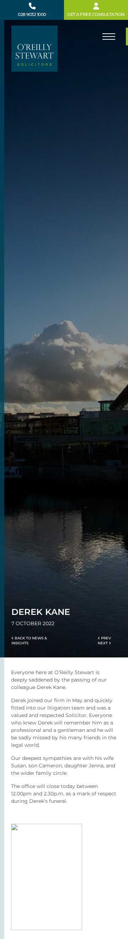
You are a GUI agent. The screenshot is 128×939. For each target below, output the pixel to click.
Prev (105, 638)
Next (103, 643)
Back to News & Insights (29, 640)
